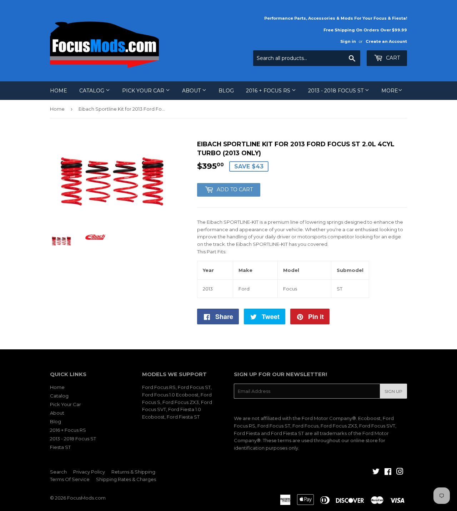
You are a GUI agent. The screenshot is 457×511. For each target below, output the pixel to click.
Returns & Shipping (133, 472)
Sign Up (393, 391)
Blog (226, 90)
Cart (392, 58)
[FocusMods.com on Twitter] (376, 472)
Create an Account (386, 41)
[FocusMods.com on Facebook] (388, 472)
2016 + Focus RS (269, 90)
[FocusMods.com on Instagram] (399, 472)
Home (58, 90)
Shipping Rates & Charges (126, 479)
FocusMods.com (86, 498)
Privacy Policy (89, 472)
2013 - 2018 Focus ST (336, 90)
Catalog (92, 90)
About (192, 90)
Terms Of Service (70, 479)
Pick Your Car (144, 90)
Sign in (348, 41)
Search (58, 472)
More (389, 90)
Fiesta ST (60, 447)
